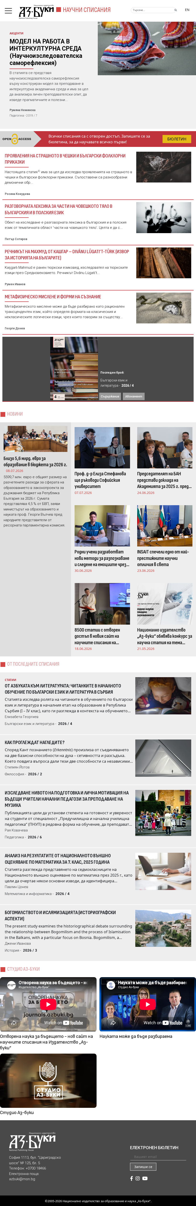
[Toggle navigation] (9, 9)
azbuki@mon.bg (22, 1179)
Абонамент (133, 396)
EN (187, 9)
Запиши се (143, 1166)
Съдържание (110, 396)
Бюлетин (176, 139)
